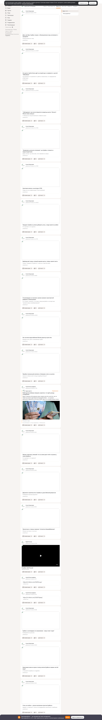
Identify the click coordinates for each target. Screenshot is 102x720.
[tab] (45, 6)
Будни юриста (29, 391)
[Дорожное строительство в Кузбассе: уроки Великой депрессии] (41, 485)
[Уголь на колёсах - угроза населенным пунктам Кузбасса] (41, 698)
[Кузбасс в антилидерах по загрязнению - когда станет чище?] (41, 623)
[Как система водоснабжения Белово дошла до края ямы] (41, 330)
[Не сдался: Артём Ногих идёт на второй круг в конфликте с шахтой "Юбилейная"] (41, 67)
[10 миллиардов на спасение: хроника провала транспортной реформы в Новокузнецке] (41, 291)
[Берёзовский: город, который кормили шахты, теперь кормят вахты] (41, 254)
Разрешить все (83, 3)
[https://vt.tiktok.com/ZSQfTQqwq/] (41, 598)
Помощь (15, 29)
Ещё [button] (10, 31)
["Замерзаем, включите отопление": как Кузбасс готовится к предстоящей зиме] (41, 143)
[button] (27, 44)
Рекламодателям (9, 29)
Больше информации (27, 4)
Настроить (92, 3)
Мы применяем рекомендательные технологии (12, 34)
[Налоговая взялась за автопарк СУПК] (41, 181)
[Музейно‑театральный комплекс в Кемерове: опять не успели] (41, 366)
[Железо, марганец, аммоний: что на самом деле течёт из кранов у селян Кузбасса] (41, 447)
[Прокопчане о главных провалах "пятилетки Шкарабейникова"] (41, 521)
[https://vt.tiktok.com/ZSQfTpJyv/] (41, 583)
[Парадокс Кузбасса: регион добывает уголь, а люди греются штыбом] (41, 217)
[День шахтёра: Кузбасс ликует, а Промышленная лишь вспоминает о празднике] (41, 28)
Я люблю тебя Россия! (27, 568)
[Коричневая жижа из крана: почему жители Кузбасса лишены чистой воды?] (41, 660)
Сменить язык (8, 27)
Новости (7, 31)
